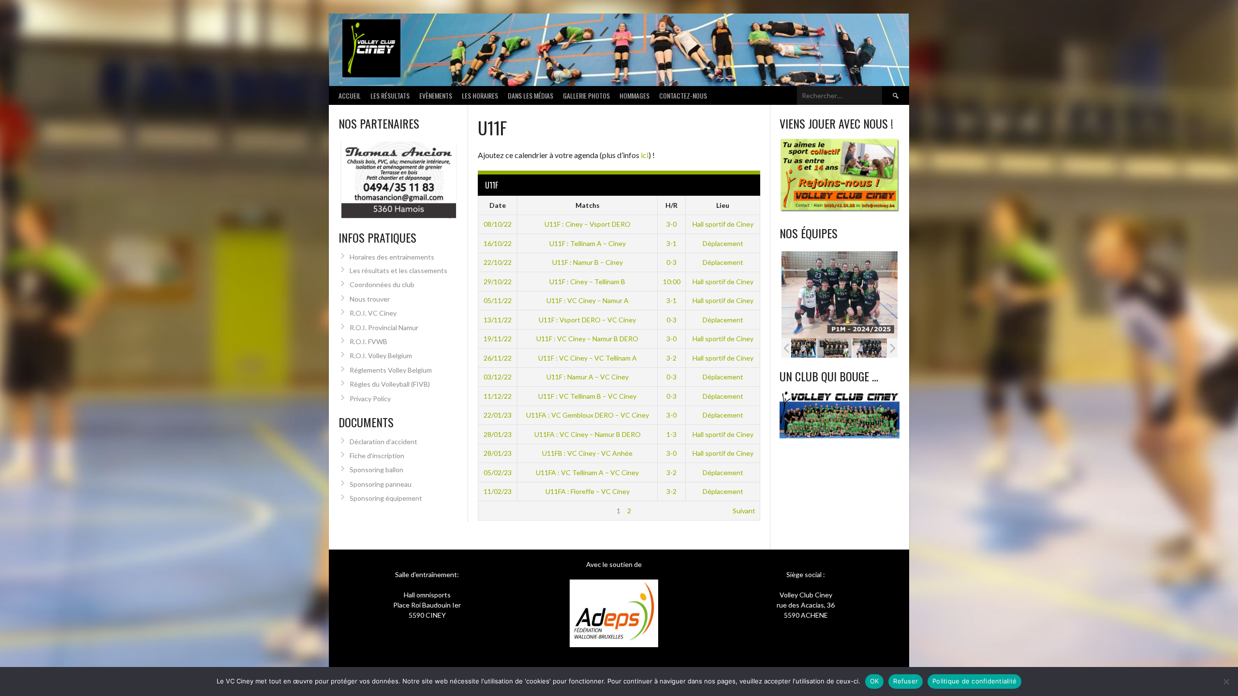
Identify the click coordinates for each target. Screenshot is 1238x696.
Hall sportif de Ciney (723, 224)
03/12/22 (498, 377)
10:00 (671, 281)
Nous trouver (370, 299)
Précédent (499, 511)
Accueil (350, 95)
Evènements (435, 95)
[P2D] (870, 348)
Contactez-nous (683, 95)
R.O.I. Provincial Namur (384, 327)
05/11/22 (498, 300)
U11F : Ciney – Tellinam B (587, 281)
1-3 (671, 434)
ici (644, 155)
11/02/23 (498, 491)
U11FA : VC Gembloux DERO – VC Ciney (587, 415)
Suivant (744, 511)
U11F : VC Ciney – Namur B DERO (587, 338)
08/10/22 (498, 224)
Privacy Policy (370, 398)
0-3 (671, 262)
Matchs (587, 205)
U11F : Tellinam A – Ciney (587, 243)
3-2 (671, 358)
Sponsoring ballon (376, 469)
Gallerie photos (586, 95)
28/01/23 (498, 434)
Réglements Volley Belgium (391, 370)
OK (874, 681)
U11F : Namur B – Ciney (587, 262)
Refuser (905, 681)
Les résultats (390, 95)
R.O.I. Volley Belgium (381, 355)
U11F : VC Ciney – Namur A (587, 300)
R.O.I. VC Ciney (373, 313)
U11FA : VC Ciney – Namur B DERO (587, 434)
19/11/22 (498, 338)
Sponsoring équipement (386, 498)
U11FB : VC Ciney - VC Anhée (587, 453)
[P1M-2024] (834, 348)
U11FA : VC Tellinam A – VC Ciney (587, 472)
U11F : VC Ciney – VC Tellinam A (587, 358)
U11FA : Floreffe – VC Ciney (587, 491)
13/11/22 (498, 320)
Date (497, 205)
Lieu (722, 205)
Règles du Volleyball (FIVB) (390, 384)
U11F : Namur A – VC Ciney (587, 377)
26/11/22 (498, 358)
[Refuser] (1226, 681)
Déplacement (723, 243)
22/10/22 (498, 262)
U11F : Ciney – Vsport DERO (588, 224)
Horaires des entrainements (392, 257)
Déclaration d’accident (383, 441)
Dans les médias (530, 95)
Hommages (634, 95)
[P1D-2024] (799, 348)
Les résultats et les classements (398, 270)
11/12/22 (498, 396)
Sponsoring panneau (381, 484)
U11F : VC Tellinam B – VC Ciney (587, 396)
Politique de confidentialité (974, 681)
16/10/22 (498, 243)
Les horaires (480, 95)
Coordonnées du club (382, 284)
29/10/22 (498, 281)
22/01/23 (498, 415)
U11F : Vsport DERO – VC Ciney (587, 320)
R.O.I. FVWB (368, 341)
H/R (671, 205)
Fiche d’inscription (377, 455)
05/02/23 (498, 472)
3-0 (671, 224)
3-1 (671, 243)
